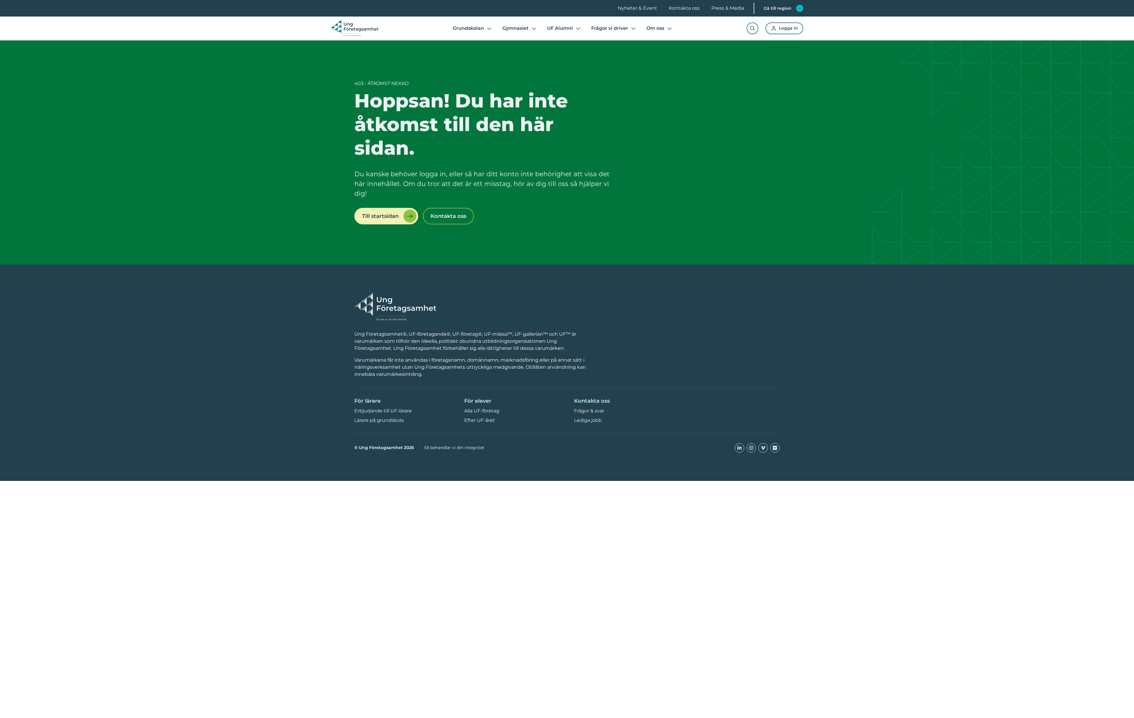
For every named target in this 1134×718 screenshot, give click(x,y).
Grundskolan (468, 28)
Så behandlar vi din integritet (454, 447)
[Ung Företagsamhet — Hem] (395, 307)
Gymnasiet (515, 28)
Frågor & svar (589, 411)
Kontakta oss (684, 8)
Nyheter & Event (637, 8)
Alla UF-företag (481, 411)
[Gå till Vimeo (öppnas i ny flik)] (763, 448)
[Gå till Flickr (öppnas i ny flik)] (775, 448)
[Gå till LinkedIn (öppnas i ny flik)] (739, 448)
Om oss (655, 28)
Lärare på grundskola (379, 420)
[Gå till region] (799, 8)
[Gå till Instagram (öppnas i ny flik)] (751, 448)
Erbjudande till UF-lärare (383, 411)
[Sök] (752, 28)
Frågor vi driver (609, 28)
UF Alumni (560, 28)
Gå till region (777, 8)
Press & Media (727, 8)
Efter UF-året (479, 420)
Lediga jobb (588, 420)
